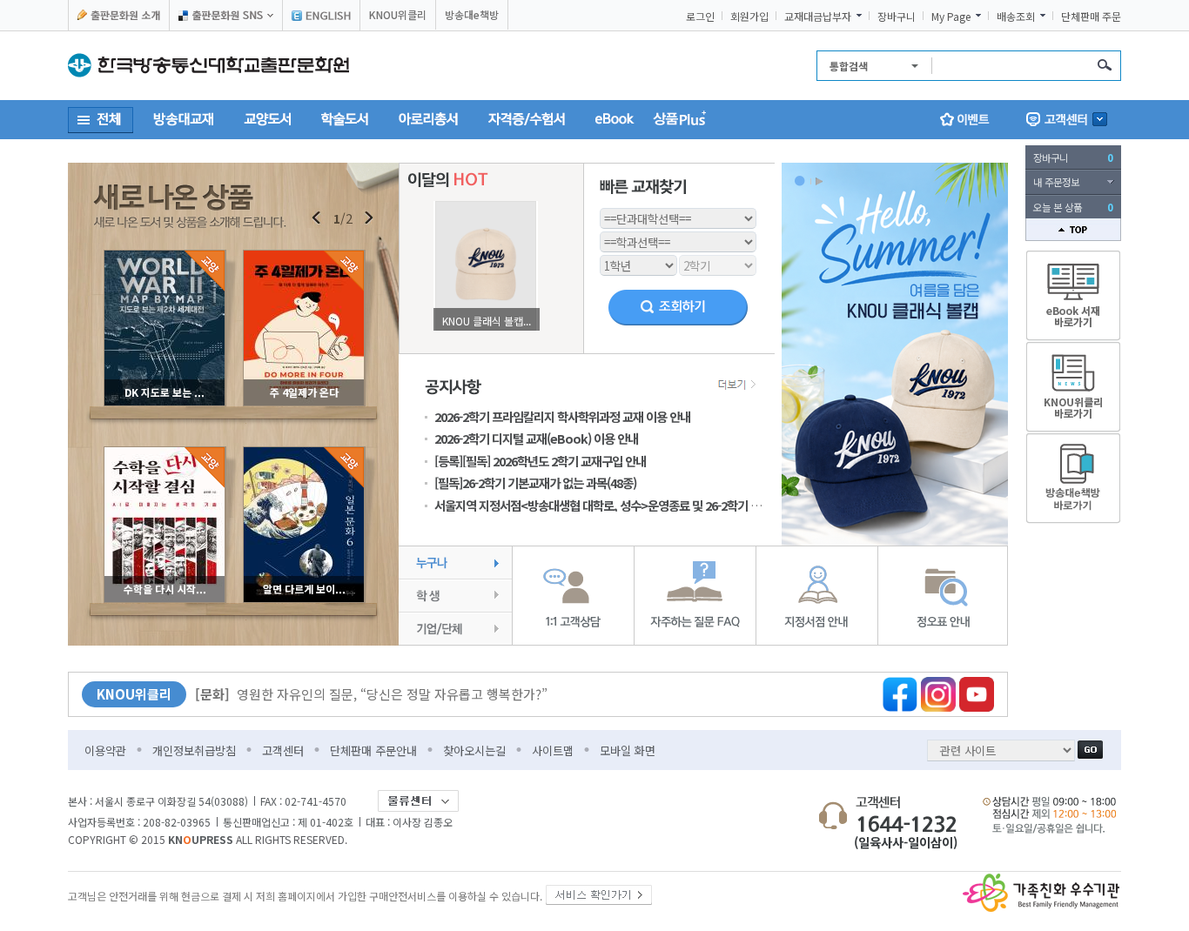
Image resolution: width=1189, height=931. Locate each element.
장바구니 (896, 16)
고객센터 (283, 750)
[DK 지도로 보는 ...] (164, 255)
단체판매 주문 (1091, 16)
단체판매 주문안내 (373, 750)
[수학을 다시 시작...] (164, 452)
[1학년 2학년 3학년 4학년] (638, 263)
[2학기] (717, 263)
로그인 (700, 16)
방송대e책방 (472, 14)
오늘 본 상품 (1073, 207)
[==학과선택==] (678, 239)
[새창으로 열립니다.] (599, 891)
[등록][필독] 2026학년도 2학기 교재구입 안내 (540, 461)
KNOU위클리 (398, 14)
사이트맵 (553, 750)
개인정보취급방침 (194, 750)
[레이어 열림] (1066, 119)
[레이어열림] (226, 15)
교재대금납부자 (817, 16)
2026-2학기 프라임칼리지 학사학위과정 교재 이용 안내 (562, 416)
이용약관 (105, 750)
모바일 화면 (627, 750)
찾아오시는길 (474, 750)
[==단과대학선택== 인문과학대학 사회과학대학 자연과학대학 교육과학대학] (678, 216)
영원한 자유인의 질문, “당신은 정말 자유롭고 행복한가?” (371, 694)
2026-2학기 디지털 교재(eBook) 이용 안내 (536, 438)
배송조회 (1016, 16)
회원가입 (749, 16)
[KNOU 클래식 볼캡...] (485, 205)
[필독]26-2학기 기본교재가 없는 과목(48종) (535, 482)
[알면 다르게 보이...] (304, 452)
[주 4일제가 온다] (304, 255)
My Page (951, 16)
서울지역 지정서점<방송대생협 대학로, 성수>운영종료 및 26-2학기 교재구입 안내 (625, 505)
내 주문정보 (1056, 182)
